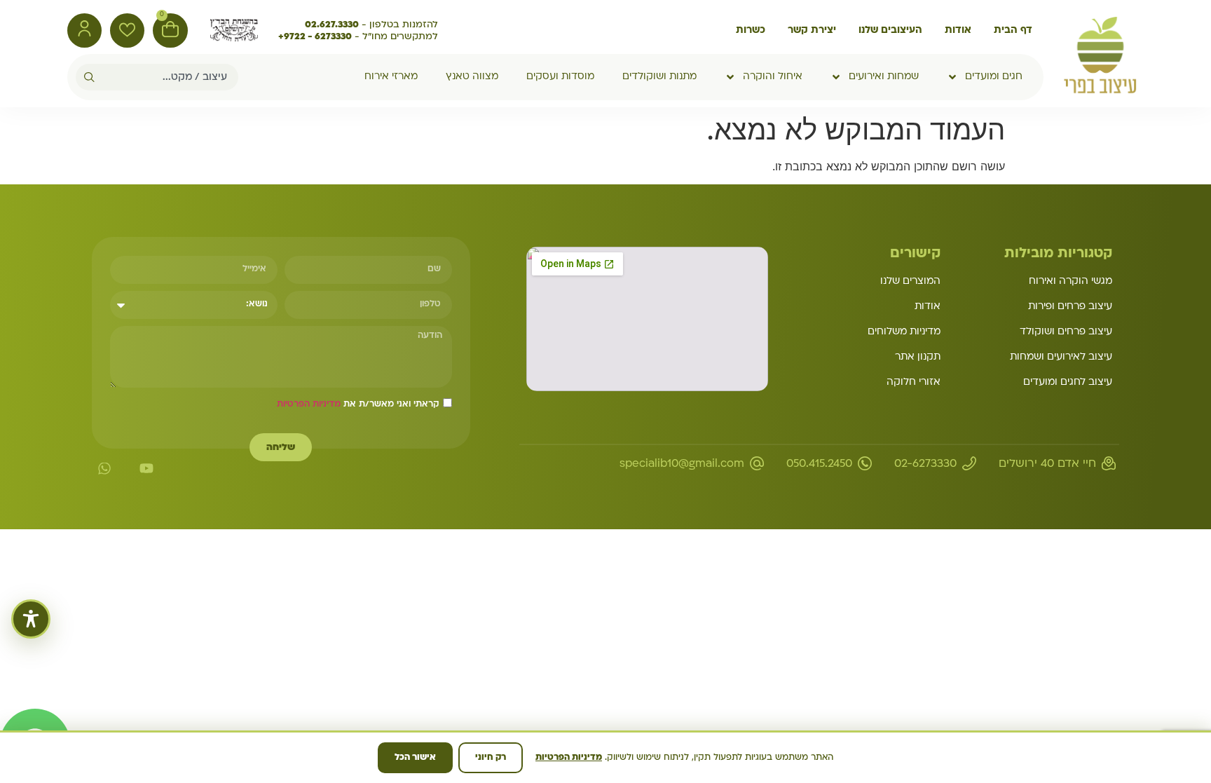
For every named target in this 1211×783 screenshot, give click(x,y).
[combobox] (166, 77)
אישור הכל (415, 758)
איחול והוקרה (772, 76)
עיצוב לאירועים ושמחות (1061, 357)
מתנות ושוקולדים (659, 76)
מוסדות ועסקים (560, 76)
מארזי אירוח (391, 76)
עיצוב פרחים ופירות (1070, 306)
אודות (927, 306)
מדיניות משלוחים (904, 331)
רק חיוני (490, 758)
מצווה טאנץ (472, 76)
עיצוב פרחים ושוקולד (1066, 331)
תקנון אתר (917, 357)
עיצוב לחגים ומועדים (1067, 382)
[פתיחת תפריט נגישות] (30, 619)
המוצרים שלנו (910, 281)
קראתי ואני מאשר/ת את (358, 404)
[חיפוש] (85, 77)
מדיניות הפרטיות (309, 404)
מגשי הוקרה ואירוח (1070, 281)
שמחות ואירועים (884, 76)
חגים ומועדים (993, 76)
